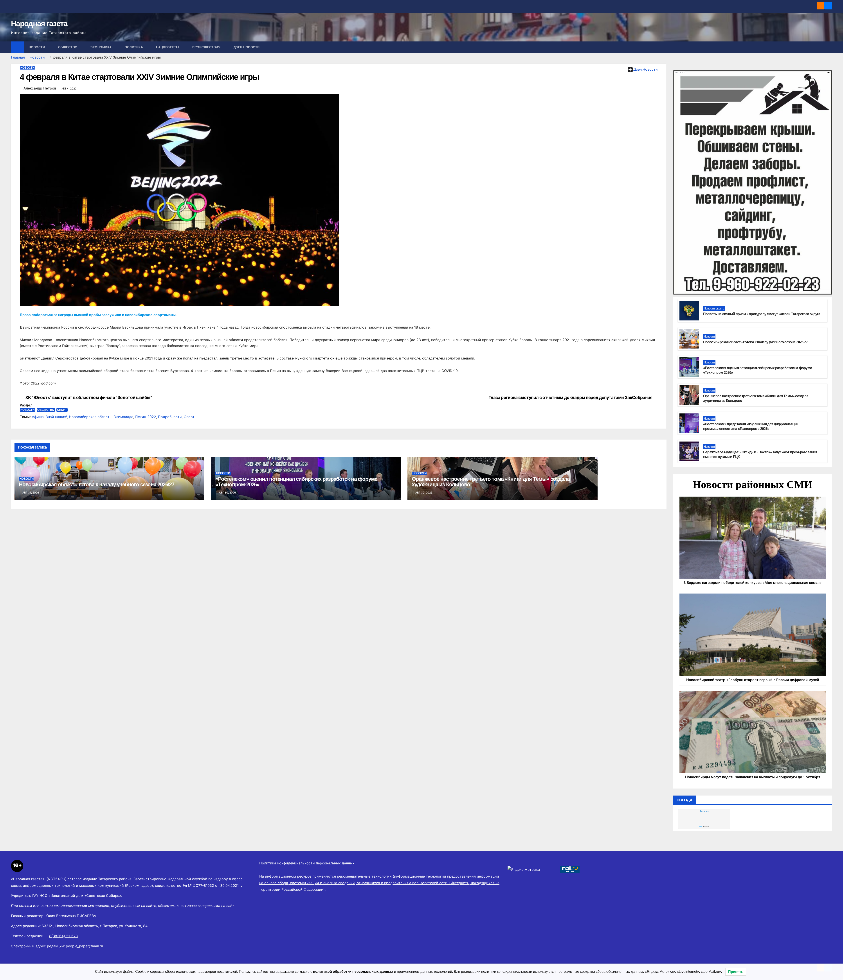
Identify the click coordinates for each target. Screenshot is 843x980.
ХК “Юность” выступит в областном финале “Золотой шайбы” (88, 397)
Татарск (704, 811)
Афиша (38, 417)
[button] (829, 47)
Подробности (170, 417)
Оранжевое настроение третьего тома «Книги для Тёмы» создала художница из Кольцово (490, 481)
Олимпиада (123, 417)
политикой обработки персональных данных (353, 971)
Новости (37, 47)
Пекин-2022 (145, 417)
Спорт (62, 409)
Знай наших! (56, 417)
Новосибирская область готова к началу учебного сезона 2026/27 (96, 484)
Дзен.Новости (247, 47)
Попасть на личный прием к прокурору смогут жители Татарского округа (761, 314)
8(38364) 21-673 (63, 936)
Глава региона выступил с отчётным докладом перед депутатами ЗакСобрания (570, 397)
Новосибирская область (90, 417)
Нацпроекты (168, 47)
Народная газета (39, 23)
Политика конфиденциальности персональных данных (307, 863)
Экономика (101, 47)
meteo (704, 827)
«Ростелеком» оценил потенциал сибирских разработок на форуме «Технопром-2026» (296, 481)
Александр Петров (39, 88)
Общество (68, 47)
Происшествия (207, 47)
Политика (134, 47)
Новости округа (714, 308)
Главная (18, 57)
